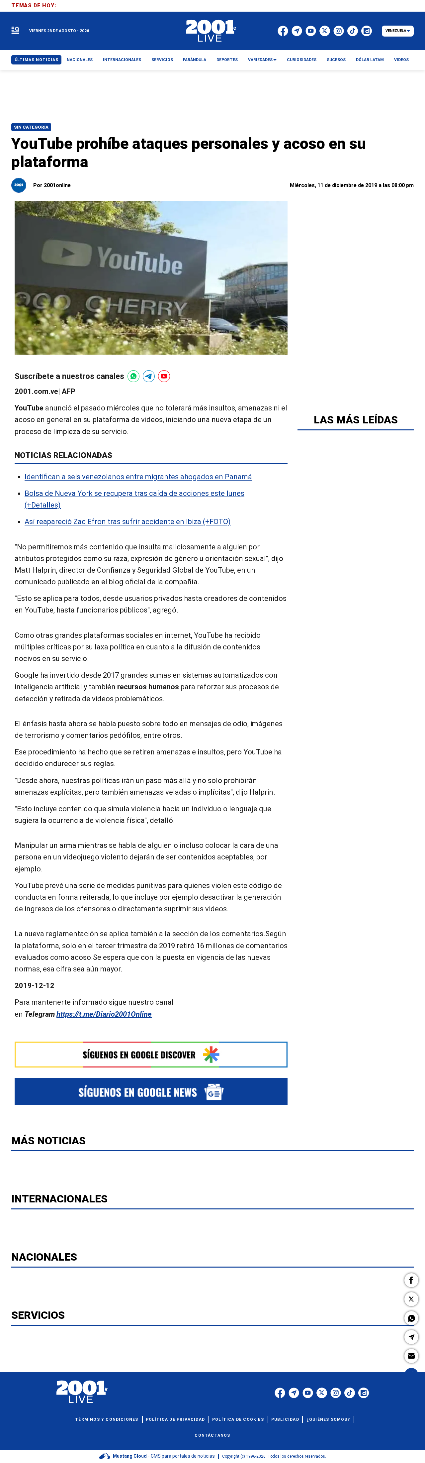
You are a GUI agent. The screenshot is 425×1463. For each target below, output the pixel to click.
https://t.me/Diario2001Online (104, 1014)
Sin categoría (31, 127)
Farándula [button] (194, 59)
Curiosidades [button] (301, 59)
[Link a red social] (280, 1393)
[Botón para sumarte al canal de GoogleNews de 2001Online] (151, 1091)
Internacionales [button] (122, 59)
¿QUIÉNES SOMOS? (328, 1419)
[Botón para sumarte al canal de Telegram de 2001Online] (149, 376)
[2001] (211, 31)
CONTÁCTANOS (212, 1435)
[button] (411, 1280)
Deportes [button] (227, 59)
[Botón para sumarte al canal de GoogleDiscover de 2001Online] (151, 1055)
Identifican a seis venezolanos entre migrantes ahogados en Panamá (138, 477)
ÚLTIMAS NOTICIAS (36, 59)
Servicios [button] (162, 59)
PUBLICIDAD (285, 1419)
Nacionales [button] (80, 59)
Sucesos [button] (336, 59)
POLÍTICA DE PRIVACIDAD (175, 1419)
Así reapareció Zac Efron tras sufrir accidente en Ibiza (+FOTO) (128, 522)
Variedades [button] (260, 59)
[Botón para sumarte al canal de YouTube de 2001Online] (164, 376)
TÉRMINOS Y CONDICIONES (106, 1419)
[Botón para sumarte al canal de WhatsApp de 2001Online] (133, 376)
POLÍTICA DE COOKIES (238, 1419)
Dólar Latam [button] (370, 59)
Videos (401, 59)
